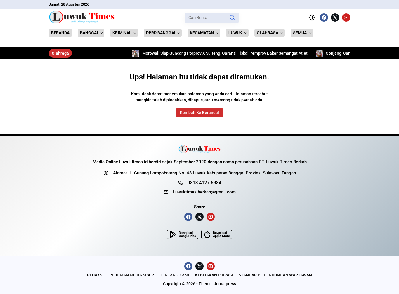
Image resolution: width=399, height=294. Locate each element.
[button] (232, 18)
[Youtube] (346, 17)
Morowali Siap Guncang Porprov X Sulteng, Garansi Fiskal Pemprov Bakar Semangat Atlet (212, 53)
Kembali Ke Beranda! (199, 112)
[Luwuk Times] (82, 17)
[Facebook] (324, 17)
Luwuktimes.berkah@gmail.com (204, 192)
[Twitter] (335, 17)
